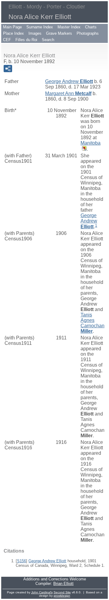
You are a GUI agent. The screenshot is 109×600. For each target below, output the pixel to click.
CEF (7, 39)
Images (34, 33)
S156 (21, 561)
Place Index (13, 33)
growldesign (62, 595)
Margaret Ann (68, 93)
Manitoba (91, 143)
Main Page (12, 27)
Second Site (62, 592)
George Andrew (69, 81)
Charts (91, 27)
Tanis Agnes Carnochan (92, 323)
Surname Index (39, 27)
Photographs (88, 33)
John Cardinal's (42, 592)
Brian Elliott (63, 583)
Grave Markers (59, 33)
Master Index (69, 27)
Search (48, 39)
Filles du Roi (26, 39)
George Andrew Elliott (47, 561)
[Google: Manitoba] (84, 149)
